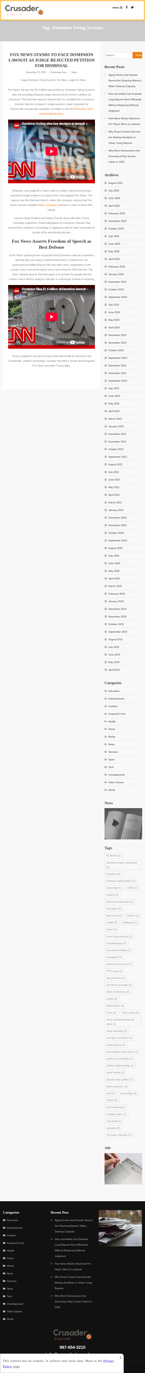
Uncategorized (116, 774)
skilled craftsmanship (120, 1065)
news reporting (116, 1030)
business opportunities (120, 880)
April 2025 (114, 259)
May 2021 (114, 487)
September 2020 (117, 540)
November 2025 (117, 221)
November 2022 (117, 373)
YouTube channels (118, 1134)
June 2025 (114, 243)
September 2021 (117, 456)
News (74, 72)
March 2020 (115, 586)
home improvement (119, 936)
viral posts (114, 1121)
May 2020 (114, 570)
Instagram (114, 957)
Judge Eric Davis (77, 80)
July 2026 (113, 190)
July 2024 (113, 304)
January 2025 (116, 274)
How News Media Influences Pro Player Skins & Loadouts (124, 121)
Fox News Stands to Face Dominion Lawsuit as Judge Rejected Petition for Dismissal (51, 60)
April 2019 (114, 669)
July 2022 (113, 388)
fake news (114, 915)
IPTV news (114, 971)
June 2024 (114, 312)
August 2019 (115, 639)
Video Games (116, 782)
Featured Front (116, 713)
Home (111, 729)
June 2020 (114, 563)
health (111, 922)
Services (113, 751)
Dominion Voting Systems (42, 80)
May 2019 (114, 662)
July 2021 (113, 472)
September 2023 (117, 357)
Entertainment (116, 698)
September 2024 (117, 297)
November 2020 (117, 525)
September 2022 (117, 380)
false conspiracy (48, 204)
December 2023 (117, 335)
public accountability (119, 1058)
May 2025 (114, 251)
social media (115, 1072)
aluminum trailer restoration (121, 864)
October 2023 (116, 350)
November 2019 (117, 616)
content (112, 894)
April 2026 (114, 205)
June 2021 (114, 479)
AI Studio (113, 855)
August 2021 (115, 464)
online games (115, 1044)
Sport (111, 759)
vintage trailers (116, 1114)
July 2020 (113, 555)
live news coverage (119, 984)
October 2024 (116, 289)
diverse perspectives (119, 901)
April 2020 (114, 578)
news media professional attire (120, 1021)
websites (113, 1128)
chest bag (113, 887)
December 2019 (117, 609)
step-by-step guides (119, 1079)
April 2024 (114, 327)
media (111, 998)
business (113, 874)
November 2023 (117, 342)
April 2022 (114, 411)
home (111, 929)
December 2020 (117, 517)
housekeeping (116, 943)
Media (111, 736)
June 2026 (114, 198)
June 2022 (114, 396)
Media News (115, 1005)
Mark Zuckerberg (118, 991)
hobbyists (130, 922)
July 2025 (113, 236)
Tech (111, 767)
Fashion (112, 706)
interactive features (119, 964)
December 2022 (117, 365)
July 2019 (113, 647)
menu (115, 7)
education (113, 908)
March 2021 (115, 502)
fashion (133, 915)
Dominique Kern (59, 72)
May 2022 (114, 403)
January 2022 (116, 426)
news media (130, 1012)
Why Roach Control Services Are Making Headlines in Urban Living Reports (124, 137)
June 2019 (114, 654)
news (111, 1012)
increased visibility (118, 950)
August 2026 (115, 183)
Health (112, 721)
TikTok (111, 1100)
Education (114, 691)
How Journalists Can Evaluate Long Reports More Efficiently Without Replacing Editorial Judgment (125, 102)
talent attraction (117, 1086)
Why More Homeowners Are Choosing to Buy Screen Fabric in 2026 (124, 156)
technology (129, 1093)
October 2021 (116, 449)
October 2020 (116, 532)
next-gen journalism (119, 1037)
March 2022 (115, 418)
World (111, 789)
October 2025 (116, 228)
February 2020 (116, 593)
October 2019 (116, 624)
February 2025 (116, 266)
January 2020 (116, 601)
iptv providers (115, 978)
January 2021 (116, 510)
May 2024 (114, 319)
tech (110, 1093)
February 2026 (116, 213)
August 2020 (115, 548)
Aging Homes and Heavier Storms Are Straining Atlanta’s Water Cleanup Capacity (124, 80)
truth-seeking (115, 1107)
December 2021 (117, 434)
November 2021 (117, 441)
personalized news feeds (122, 1051)
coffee (132, 887)
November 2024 (117, 281)
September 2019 (117, 631)
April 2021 (114, 494)
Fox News (62, 80)
